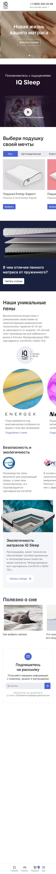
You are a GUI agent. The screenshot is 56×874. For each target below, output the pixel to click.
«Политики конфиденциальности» (32, 695)
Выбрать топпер (28, 42)
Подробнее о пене (16, 432)
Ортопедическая (31, 153)
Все (10, 153)
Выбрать (9, 206)
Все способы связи (38, 7)
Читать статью (13, 281)
